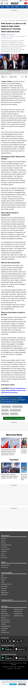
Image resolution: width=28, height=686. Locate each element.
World (17, 7)
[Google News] (5, 77)
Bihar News (4, 609)
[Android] (21, 0)
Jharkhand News (5, 615)
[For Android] (7, 658)
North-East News (5, 620)
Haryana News (4, 613)
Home (2, 7)
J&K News (3, 630)
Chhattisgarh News (5, 626)
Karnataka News (5, 632)
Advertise (3, 542)
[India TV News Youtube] (26, 0)
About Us (3, 540)
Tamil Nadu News (5, 622)
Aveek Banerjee (10, 34)
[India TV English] (15, 3)
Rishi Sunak (5, 410)
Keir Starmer (5, 414)
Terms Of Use (12, 666)
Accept (13, 684)
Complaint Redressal (6, 545)
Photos (2, 580)
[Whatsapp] (22, 77)
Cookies (4, 681)
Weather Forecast (5, 565)
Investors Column (5, 549)
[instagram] (10, 641)
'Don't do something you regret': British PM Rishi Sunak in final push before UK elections (13, 390)
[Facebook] (2, 641)
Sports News (4, 586)
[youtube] (13, 641)
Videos (8, 7)
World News (4, 577)
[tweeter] (6, 641)
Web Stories (4, 557)
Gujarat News (4, 628)
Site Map (5, 666)
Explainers (3, 590)
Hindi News (4, 551)
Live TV (3, 553)
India (12, 7)
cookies (5, 684)
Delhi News (4, 611)
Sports (22, 7)
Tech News (4, 588)
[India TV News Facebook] (23, 0)
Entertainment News (6, 584)
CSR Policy (10, 668)
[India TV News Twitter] (25, 0)
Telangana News (18, 613)
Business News (4, 592)
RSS (19, 668)
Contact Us (4, 538)
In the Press (4, 547)
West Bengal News (18, 615)
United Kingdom (6, 406)
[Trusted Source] (13, 77)
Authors (3, 555)
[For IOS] (20, 658)
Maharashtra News (18, 609)
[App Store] (20, 649)
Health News (4, 594)
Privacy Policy (21, 666)
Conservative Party (15, 410)
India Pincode (4, 567)
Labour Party (14, 414)
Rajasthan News (18, 611)
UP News (3, 624)
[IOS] (20, 0)
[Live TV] (25, 3)
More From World (14, 435)
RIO (16, 668)
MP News (3, 617)
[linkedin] (17, 641)
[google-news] (21, 641)
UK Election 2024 (17, 406)
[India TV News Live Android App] (7, 649)
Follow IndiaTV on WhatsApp (13, 418)
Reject (22, 684)
